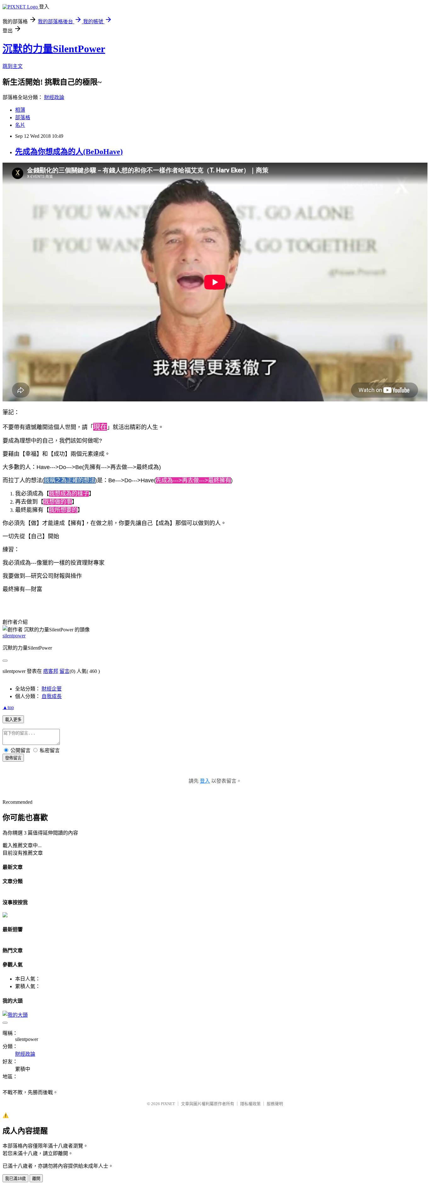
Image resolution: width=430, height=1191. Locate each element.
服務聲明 (275, 1103)
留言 (64, 671)
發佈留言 (13, 758)
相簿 (20, 110)
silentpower (14, 635)
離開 (36, 1178)
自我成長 (52, 696)
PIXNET (168, 1103)
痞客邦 (50, 671)
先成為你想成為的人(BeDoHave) (69, 152)
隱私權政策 (250, 1103)
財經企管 (52, 688)
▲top (8, 707)
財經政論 (54, 97)
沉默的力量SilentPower (54, 48)
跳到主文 (13, 66)
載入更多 (13, 719)
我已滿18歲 (15, 1178)
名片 (20, 125)
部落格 (22, 117)
